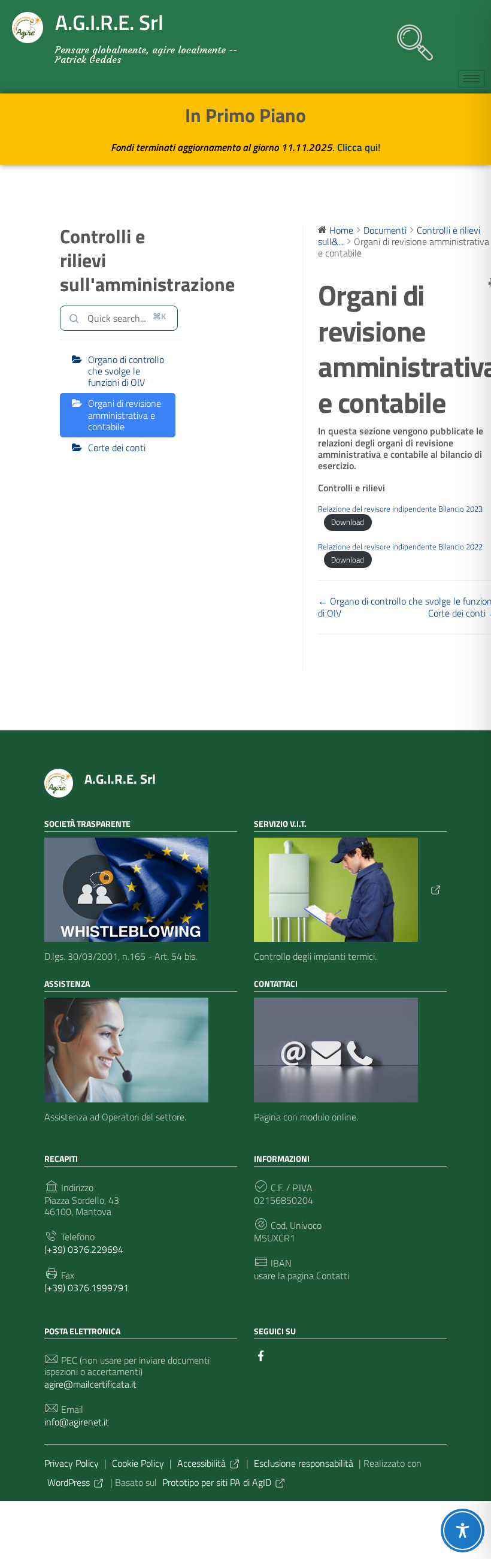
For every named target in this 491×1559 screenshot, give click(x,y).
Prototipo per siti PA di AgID (216, 1482)
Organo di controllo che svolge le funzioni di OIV (126, 370)
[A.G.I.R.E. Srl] (58, 782)
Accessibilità (201, 1463)
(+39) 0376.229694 (83, 1249)
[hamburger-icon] (471, 78)
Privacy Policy (71, 1463)
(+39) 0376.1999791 (86, 1288)
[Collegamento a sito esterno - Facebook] (261, 1354)
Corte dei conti (117, 447)
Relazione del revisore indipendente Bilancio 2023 (400, 509)
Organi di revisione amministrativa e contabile (124, 414)
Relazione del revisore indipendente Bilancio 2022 (400, 546)
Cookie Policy (138, 1463)
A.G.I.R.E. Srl (120, 779)
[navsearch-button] (409, 37)
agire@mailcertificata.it (90, 1384)
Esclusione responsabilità (303, 1463)
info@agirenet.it (76, 1422)
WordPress (68, 1482)
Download (347, 522)
